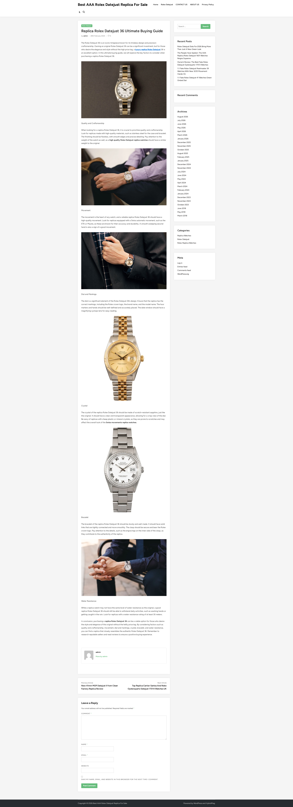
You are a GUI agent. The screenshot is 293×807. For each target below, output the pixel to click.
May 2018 (181, 212)
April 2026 (181, 131)
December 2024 (184, 164)
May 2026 (181, 128)
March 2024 (182, 186)
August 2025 (182, 153)
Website (85, 766)
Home (155, 4)
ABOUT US (194, 4)
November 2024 (184, 168)
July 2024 (181, 172)
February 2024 (183, 190)
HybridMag (210, 803)
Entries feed (182, 267)
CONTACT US (181, 4)
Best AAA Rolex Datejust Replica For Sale (113, 4)
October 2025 (183, 150)
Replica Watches (184, 236)
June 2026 (181, 124)
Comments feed (184, 270)
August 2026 (182, 117)
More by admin (101, 656)
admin (85, 36)
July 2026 (181, 120)
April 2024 (181, 183)
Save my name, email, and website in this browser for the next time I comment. (119, 779)
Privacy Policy (208, 4)
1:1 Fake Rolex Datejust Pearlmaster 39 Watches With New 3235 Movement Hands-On (193, 71)
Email (84, 755)
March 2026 (182, 135)
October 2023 (183, 205)
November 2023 (184, 201)
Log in (179, 263)
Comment (86, 714)
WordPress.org (183, 274)
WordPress (198, 803)
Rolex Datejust (167, 4)
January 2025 (182, 161)
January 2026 (182, 139)
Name (84, 744)
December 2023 (184, 197)
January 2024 (183, 194)
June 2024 (181, 175)
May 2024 (181, 179)
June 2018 (181, 208)
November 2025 (184, 146)
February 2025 (183, 157)
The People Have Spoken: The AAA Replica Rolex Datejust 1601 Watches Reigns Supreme (192, 55)
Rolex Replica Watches (186, 243)
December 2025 (184, 142)
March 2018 (182, 216)
